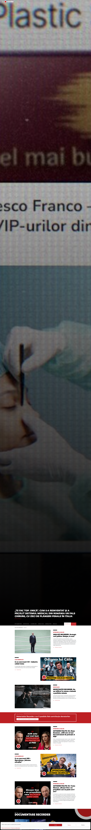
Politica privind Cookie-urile (6, 828)
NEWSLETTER (48, 624)
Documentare (18, 624)
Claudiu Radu (19, 669)
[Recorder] (9, 2)
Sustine (74, 624)
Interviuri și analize (58, 632)
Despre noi (67, 624)
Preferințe (82, 825)
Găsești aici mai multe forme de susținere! (27, 719)
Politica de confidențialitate (15, 828)
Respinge (69, 825)
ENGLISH (55, 624)
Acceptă (55, 825)
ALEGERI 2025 (34, 624)
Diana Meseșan (18, 618)
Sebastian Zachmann (58, 647)
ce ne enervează (19, 659)
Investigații (26, 624)
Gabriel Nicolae (57, 700)
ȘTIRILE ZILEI (41, 624)
